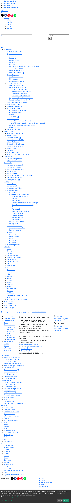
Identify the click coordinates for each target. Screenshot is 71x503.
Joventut (6, 462)
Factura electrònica (10, 401)
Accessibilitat (43, 487)
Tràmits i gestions (9, 384)
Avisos (6, 424)
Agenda (6, 429)
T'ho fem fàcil (8, 445)
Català (9, 20)
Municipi (8, 312)
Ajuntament (5, 355)
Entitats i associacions (39, 312)
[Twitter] (2, 15)
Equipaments (11, 327)
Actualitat (4, 422)
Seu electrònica (9, 374)
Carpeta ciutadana (10, 387)
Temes (3, 443)
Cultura (6, 449)
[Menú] (2, 47)
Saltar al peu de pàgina (10, 7)
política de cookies (17, 497)
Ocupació (7, 466)
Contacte (4, 13)
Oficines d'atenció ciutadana (13, 382)
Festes (6, 458)
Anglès (9, 24)
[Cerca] (50, 38)
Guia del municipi (21, 312)
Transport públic (9, 319)
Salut (5, 473)
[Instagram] (12, 15)
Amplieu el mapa (26, 349)
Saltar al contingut (9, 3)
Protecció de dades (45, 482)
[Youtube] (8, 15)
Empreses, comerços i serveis (10, 331)
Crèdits (41, 478)
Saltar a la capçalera (9, 1)
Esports (6, 456)
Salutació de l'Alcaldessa (12, 357)
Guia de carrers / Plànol (11, 412)
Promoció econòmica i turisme (14, 470)
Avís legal (42, 484)
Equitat (6, 454)
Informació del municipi (11, 416)
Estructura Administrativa (12, 363)
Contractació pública (10, 378)
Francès (9, 28)
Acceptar (66, 500)
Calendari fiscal (9, 397)
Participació (8, 468)
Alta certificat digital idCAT (12, 389)
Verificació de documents (12, 395)
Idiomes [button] (6, 18)
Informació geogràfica (11, 420)
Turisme (6, 346)
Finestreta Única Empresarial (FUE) (15, 403)
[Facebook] (5, 15)
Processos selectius (10, 376)
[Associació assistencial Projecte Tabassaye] (62, 318)
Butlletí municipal (9, 437)
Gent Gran (7, 460)
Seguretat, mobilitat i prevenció (14, 475)
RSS (5, 439)
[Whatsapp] (15, 15)
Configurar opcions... (7, 500)
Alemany (9, 26)
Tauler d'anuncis (9, 368)
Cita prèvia (4, 11)
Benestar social (9, 447)
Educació (7, 452)
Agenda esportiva (9, 431)
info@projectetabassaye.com (28, 345)
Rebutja (59, 500)
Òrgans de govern (10, 361)
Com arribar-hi (8, 316)
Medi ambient (8, 464)
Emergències (11, 340)
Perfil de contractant (10, 370)
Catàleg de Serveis (10, 391)
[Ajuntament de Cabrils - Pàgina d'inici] (16, 40)
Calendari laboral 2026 (11, 433)
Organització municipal (11, 359)
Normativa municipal (10, 372)
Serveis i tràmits (6, 380)
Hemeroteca (8, 441)
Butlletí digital (8, 435)
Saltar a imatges (8, 5)
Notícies (6, 426)
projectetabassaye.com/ (35, 347)
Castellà (9, 22)
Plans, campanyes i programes (14, 366)
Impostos (7, 399)
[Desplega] (12, 312)
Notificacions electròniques (13, 393)
